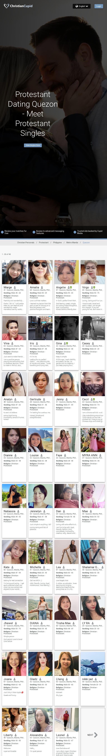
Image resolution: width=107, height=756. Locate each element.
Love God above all (63, 748)
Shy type (59, 695)
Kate (6, 567)
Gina (59, 343)
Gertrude (35, 399)
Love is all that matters (38, 301)
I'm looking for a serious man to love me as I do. (40, 413)
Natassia (9, 511)
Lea (58, 567)
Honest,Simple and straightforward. (37, 416)
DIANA (34, 623)
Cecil (85, 399)
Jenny (60, 399)
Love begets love (62, 580)
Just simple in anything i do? (40, 525)
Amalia (34, 287)
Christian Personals (25, 242)
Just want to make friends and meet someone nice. (14, 357)
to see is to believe (10, 413)
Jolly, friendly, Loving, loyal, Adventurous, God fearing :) (40, 584)
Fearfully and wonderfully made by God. (14, 301)
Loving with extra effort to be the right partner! (66, 525)
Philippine (57, 242)
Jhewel (8, 623)
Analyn (8, 399)
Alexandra (36, 735)
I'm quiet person (36, 751)
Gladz (33, 679)
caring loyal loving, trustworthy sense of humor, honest (14, 417)
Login (98, 6)
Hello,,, (32, 748)
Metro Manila (72, 242)
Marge (8, 287)
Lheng (60, 679)
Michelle (35, 567)
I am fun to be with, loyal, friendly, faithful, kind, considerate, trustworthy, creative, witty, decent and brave (65, 530)
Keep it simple (61, 357)
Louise (34, 455)
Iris (32, 343)
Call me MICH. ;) (36, 580)
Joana (8, 679)
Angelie (61, 287)
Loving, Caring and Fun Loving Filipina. (93, 301)
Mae (85, 511)
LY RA (86, 623)
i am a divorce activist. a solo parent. (93, 413)
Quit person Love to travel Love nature (13, 640)
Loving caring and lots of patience (39, 528)
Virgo (85, 287)
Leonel (60, 735)
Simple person (9, 636)
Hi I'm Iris (33, 357)
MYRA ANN (89, 455)
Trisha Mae (63, 623)
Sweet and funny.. (10, 695)
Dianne (8, 455)
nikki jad (87, 679)
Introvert (59, 692)
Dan (58, 511)
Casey (86, 343)
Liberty (8, 735)
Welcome (7, 748)
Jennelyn (35, 511)
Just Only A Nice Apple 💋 (13, 692)
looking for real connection (13, 580)
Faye (59, 455)
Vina (6, 343)
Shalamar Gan (91, 567)
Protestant (43, 242)
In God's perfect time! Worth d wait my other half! (66, 301)
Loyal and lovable (10, 751)
